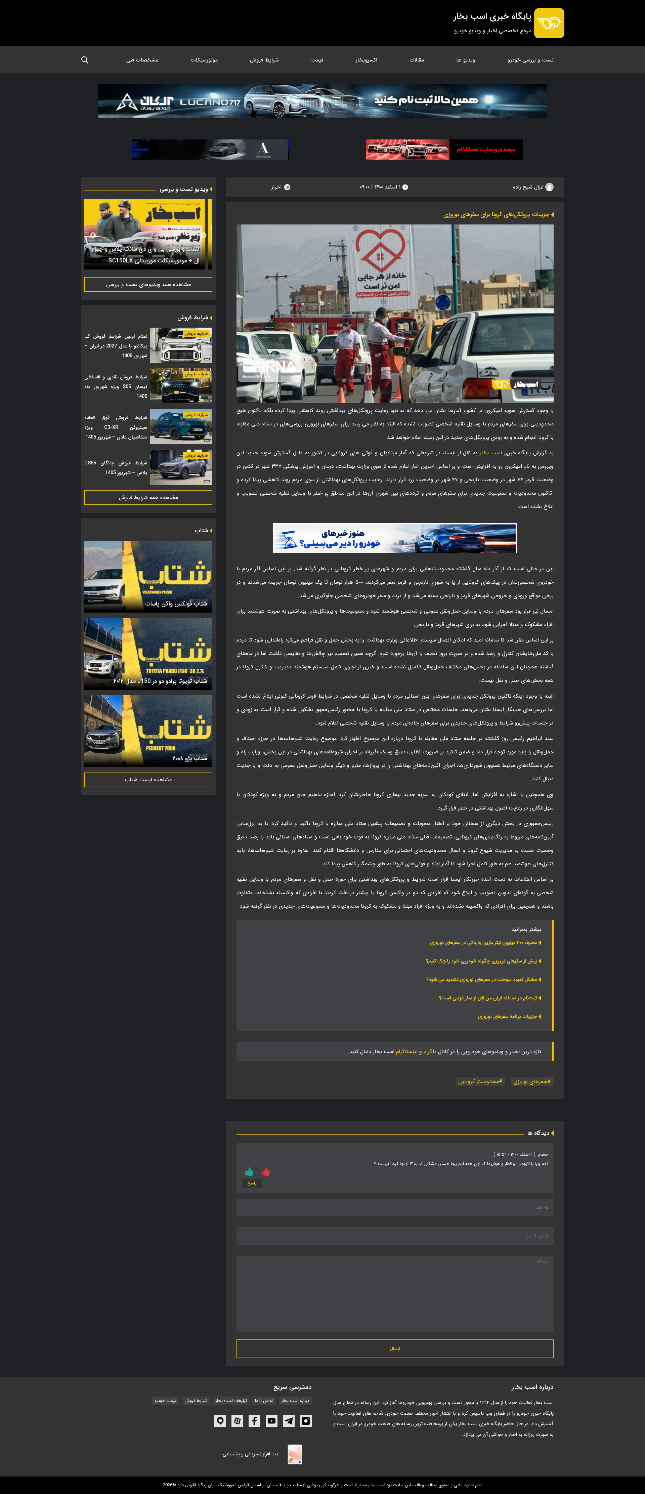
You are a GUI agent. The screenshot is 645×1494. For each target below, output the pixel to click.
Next (93, 235)
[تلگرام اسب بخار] (395, 538)
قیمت (317, 60)
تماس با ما (264, 1401)
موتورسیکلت (204, 60)
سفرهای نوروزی (530, 1081)
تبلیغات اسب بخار (231, 1401)
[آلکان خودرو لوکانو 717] (322, 102)
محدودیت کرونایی (478, 1081)
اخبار (276, 187)
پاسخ (252, 1183)
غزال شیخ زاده (529, 187)
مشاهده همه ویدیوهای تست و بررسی (148, 284)
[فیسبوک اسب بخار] (254, 1421)
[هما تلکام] (444, 149)
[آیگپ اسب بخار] (220, 1421)
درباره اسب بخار (295, 1401)
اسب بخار (491, 453)
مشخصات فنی (142, 60)
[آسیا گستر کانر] (210, 149)
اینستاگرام (407, 1051)
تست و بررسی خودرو (531, 60)
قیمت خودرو (165, 1401)
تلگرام (430, 1051)
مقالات (417, 60)
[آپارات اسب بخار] (237, 1421)
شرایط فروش (264, 60)
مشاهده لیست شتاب (148, 780)
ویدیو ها (465, 60)
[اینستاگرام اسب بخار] (306, 1421)
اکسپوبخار (366, 60)
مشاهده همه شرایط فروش (148, 497)
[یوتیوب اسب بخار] (271, 1421)
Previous (203, 235)
